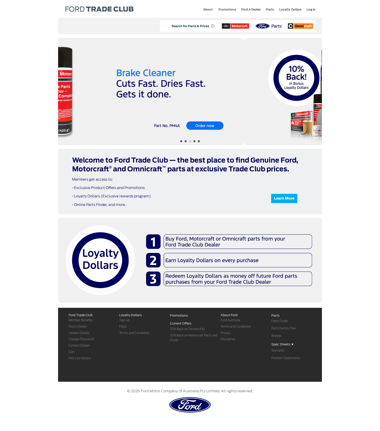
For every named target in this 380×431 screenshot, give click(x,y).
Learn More (284, 198)
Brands (276, 335)
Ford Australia (230, 320)
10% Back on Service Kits (187, 329)
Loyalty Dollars (290, 9)
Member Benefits (81, 320)
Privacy (226, 333)
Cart (72, 352)
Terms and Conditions (134, 333)
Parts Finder (279, 321)
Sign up (124, 320)
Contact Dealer (79, 345)
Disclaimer (228, 339)
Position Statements (285, 358)
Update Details (79, 333)
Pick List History (80, 358)
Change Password (81, 339)
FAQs (123, 326)
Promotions (227, 9)
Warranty (277, 350)
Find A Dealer (78, 326)
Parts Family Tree (283, 328)
